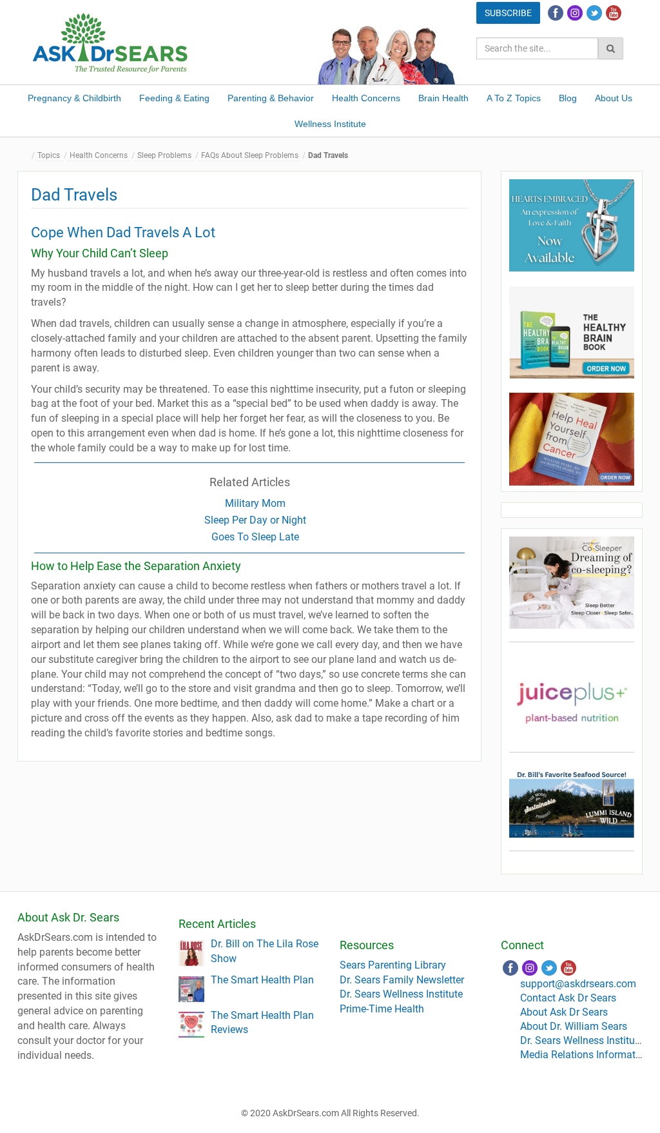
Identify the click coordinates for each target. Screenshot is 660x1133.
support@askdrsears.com (578, 984)
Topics (48, 155)
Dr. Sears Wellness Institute (401, 994)
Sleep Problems (164, 155)
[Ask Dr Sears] (110, 41)
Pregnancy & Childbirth (74, 98)
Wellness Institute (330, 124)
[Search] (610, 48)
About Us (613, 98)
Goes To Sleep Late (255, 537)
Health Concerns (366, 98)
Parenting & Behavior (271, 98)
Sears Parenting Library (393, 965)
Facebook (555, 13)
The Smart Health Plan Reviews (262, 1022)
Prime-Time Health (382, 1009)
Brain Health (443, 98)
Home (27, 156)
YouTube (613, 13)
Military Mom (255, 503)
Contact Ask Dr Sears (568, 998)
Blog (568, 98)
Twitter (594, 13)
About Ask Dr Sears (564, 1012)
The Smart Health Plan (262, 980)
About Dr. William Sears (573, 1026)
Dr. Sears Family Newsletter (402, 980)
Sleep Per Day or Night (255, 520)
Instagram (575, 13)
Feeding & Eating (174, 98)
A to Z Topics (514, 98)
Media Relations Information (585, 1055)
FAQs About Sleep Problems (249, 155)
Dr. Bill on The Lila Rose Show (264, 951)
